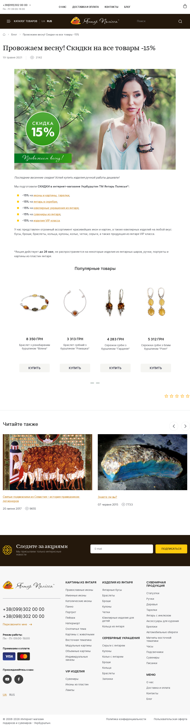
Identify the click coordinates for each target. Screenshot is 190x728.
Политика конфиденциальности (126, 719)
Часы (149, 646)
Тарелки (151, 610)
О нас (62, 7)
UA (43, 21)
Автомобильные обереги (162, 632)
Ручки (150, 599)
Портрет (70, 612)
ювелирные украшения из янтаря (56, 208)
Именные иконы (75, 595)
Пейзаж (70, 618)
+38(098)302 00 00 (23, 616)
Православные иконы (79, 590)
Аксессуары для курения (162, 621)
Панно (69, 606)
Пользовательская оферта (170, 719)
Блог (127, 7)
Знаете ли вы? (107, 497)
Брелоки (151, 626)
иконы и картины (45, 195)
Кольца (106, 668)
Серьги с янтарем (113, 645)
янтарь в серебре (45, 201)
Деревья (152, 604)
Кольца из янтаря (113, 626)
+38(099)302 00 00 (15, 5)
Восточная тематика (78, 640)
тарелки (63, 195)
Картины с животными (79, 634)
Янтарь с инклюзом (158, 615)
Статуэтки (152, 593)
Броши (106, 601)
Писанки (151, 663)
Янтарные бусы (112, 590)
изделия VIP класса (47, 220)
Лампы (69, 690)
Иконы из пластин (77, 684)
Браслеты (108, 595)
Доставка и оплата (85, 7)
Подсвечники (154, 652)
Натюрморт (72, 623)
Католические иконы (78, 601)
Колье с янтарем (112, 657)
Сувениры (71, 679)
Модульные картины (78, 645)
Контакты (111, 7)
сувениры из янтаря (47, 214)
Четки (106, 612)
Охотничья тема (75, 629)
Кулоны (107, 606)
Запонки (107, 679)
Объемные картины (78, 651)
